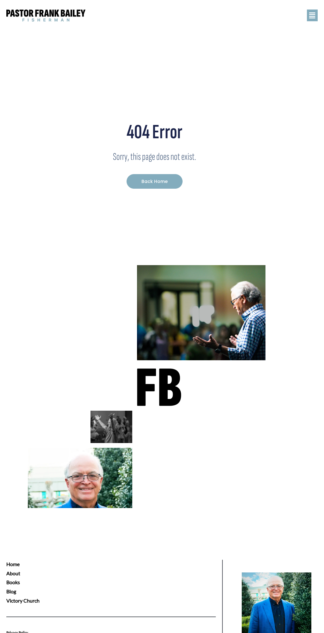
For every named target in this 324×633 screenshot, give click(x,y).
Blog (11, 591)
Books (13, 582)
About (13, 573)
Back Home (154, 181)
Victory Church (23, 600)
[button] (220, 15)
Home (13, 564)
